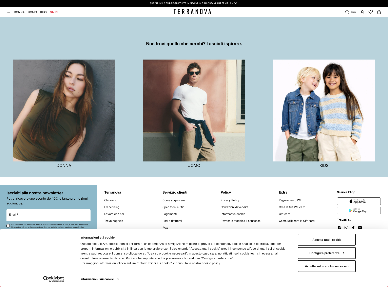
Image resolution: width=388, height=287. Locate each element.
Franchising (111, 207)
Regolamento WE (290, 200)
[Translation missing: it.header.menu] (8, 12)
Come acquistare (173, 200)
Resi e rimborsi (172, 220)
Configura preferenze (324, 253)
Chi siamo (110, 200)
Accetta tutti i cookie (326, 239)
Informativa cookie (233, 214)
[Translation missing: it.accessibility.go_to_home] (192, 11)
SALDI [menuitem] (54, 12)
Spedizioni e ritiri (173, 207)
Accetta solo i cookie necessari (327, 266)
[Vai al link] (359, 201)
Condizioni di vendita (234, 207)
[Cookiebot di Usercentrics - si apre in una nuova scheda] (53, 279)
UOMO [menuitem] (32, 12)
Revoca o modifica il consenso (240, 220)
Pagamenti (169, 214)
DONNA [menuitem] (19, 12)
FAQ (165, 227)
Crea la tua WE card (292, 207)
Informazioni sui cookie (97, 279)
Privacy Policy (230, 200)
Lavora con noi (114, 214)
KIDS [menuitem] (43, 12)
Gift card (284, 214)
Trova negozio (113, 220)
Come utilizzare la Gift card (297, 220)
